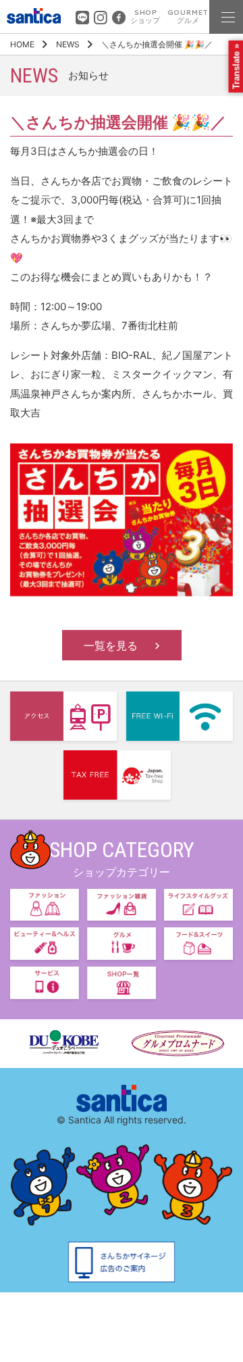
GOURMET (187, 16)
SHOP (145, 16)
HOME (22, 44)
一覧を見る (111, 645)
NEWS (68, 44)
